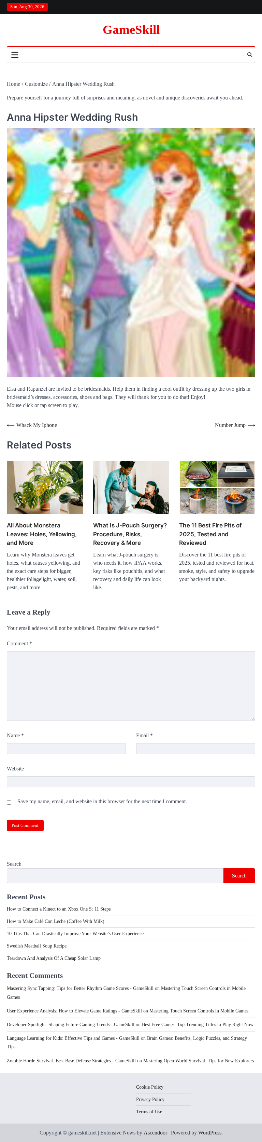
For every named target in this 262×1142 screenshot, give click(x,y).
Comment (19, 643)
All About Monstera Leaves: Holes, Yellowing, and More (42, 534)
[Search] (250, 55)
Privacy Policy (150, 1099)
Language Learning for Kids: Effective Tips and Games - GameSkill (73, 1038)
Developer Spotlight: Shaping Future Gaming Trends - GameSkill (70, 1024)
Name (15, 735)
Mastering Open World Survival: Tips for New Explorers (198, 1060)
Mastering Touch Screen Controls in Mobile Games (198, 1010)
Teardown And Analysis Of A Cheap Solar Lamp (54, 958)
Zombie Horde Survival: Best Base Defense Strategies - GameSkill (71, 1060)
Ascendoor (155, 1133)
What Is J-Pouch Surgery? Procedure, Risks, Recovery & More (130, 534)
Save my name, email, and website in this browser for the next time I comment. (102, 801)
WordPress (209, 1133)
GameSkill (131, 30)
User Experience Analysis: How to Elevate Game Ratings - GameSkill (74, 1010)
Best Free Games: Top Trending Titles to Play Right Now (197, 1024)
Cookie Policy (149, 1087)
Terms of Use (149, 1111)
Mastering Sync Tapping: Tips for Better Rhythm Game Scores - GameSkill (80, 988)
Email (144, 735)
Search (14, 864)
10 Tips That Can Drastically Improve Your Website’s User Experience (75, 933)
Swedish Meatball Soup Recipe (37, 946)
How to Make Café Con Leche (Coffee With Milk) (55, 921)
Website (15, 768)
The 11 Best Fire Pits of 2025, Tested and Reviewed (210, 534)
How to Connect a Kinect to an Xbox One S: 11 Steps (59, 909)
